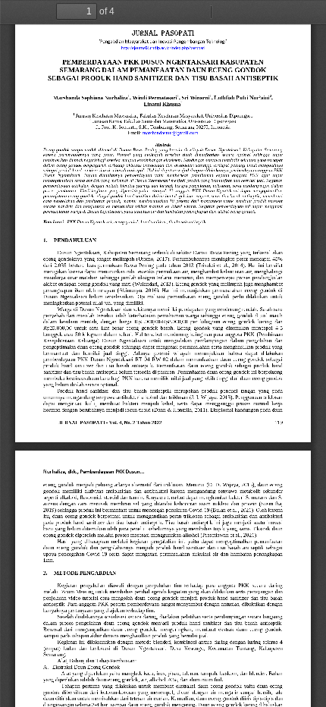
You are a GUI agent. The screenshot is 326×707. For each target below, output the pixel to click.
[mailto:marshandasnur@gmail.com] (170, 133)
